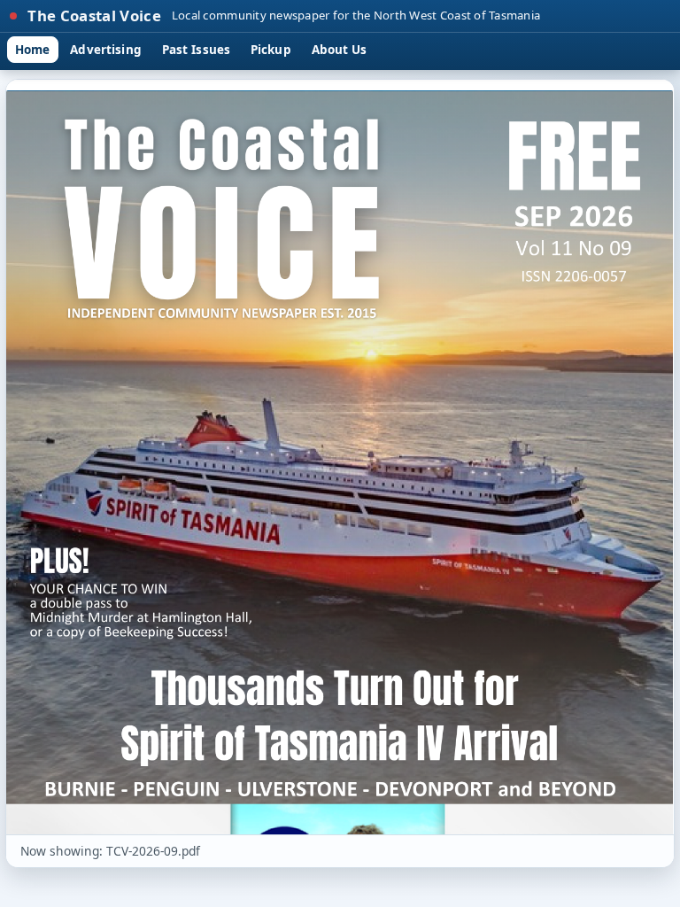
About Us (339, 50)
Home (32, 50)
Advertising (105, 50)
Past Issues (196, 50)
